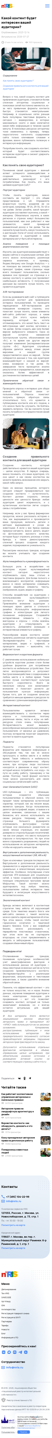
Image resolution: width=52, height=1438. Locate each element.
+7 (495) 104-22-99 (17, 1196)
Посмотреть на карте (13, 1225)
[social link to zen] (26, 1352)
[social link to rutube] (14, 1352)
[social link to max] (9, 1352)
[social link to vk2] (3, 1352)
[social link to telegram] (20, 1352)
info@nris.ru (13, 1201)
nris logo (7, 6)
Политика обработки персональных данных (28, 1427)
